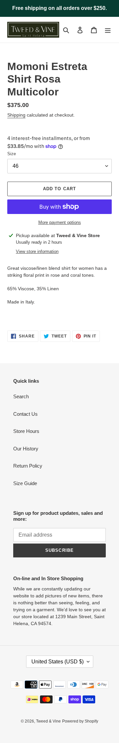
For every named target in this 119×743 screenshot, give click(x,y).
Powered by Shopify (80, 721)
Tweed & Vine (48, 721)
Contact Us (25, 414)
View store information (37, 251)
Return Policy (27, 466)
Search (21, 396)
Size (11, 153)
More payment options (59, 222)
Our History (25, 448)
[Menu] (108, 30)
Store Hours (26, 431)
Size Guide (25, 483)
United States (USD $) (57, 661)
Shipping (16, 115)
